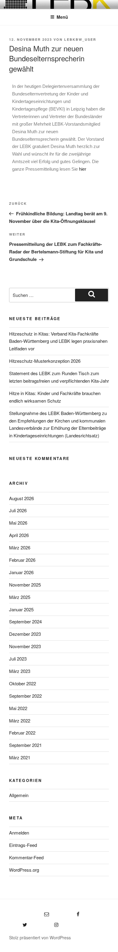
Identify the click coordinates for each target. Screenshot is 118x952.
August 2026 (21, 498)
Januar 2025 (21, 609)
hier (82, 169)
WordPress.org (24, 870)
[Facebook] (67, 912)
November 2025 (25, 584)
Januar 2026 (21, 572)
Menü (62, 17)
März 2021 (19, 757)
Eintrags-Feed (23, 845)
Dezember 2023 (25, 634)
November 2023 (25, 646)
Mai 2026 (18, 522)
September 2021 (25, 745)
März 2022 (19, 720)
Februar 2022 (22, 732)
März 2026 (19, 547)
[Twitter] (18, 923)
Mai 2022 (18, 708)
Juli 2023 (18, 658)
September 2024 (25, 621)
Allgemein (18, 795)
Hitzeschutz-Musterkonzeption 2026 (44, 361)
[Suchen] (91, 295)
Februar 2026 (22, 560)
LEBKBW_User (80, 39)
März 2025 (19, 597)
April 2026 (19, 535)
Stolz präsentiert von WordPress (40, 937)
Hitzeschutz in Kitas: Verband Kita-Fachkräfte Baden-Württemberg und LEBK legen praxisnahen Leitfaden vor (58, 341)
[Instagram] (46, 923)
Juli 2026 (18, 510)
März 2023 (19, 671)
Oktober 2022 (22, 683)
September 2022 (25, 696)
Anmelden (19, 832)
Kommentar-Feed (26, 857)
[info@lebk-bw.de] (29, 912)
